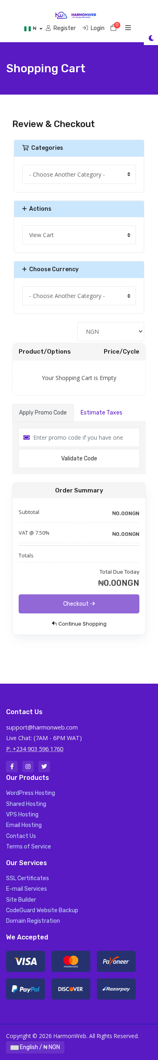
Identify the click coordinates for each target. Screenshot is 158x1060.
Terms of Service (28, 846)
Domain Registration (33, 921)
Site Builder (21, 899)
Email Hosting (24, 825)
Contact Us (21, 836)
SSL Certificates (27, 878)
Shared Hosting (26, 804)
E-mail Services (26, 888)
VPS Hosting (22, 814)
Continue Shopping (82, 624)
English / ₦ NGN (39, 1047)
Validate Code (79, 458)
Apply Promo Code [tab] (43, 412)
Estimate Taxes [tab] (101, 412)
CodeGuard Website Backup (42, 910)
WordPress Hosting (30, 793)
